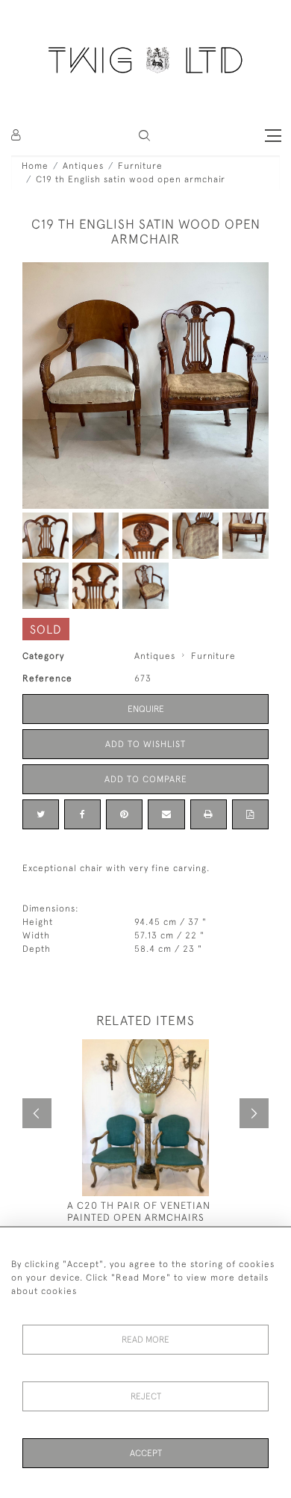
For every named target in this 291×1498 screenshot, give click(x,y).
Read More (145, 1339)
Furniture (140, 166)
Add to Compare (145, 779)
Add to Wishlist (145, 744)
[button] (144, 135)
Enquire (146, 709)
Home (35, 166)
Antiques (83, 166)
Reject (146, 1396)
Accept (146, 1453)
